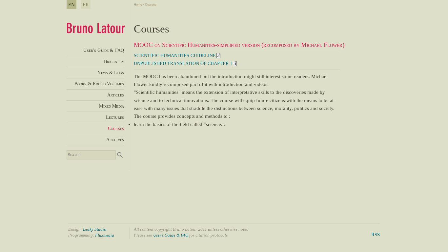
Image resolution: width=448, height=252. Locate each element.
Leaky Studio (94, 229)
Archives (115, 139)
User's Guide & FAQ (103, 50)
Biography (114, 61)
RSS (375, 234)
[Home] (96, 31)
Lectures (115, 117)
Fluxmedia (104, 235)
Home (138, 4)
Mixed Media (111, 106)
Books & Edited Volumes (99, 83)
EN (71, 4)
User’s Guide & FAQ (170, 235)
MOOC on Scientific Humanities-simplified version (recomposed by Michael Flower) (239, 44)
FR (86, 4)
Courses (150, 4)
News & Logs (110, 72)
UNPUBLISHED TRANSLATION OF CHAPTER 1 (183, 63)
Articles (115, 94)
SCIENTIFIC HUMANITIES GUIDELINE (175, 55)
